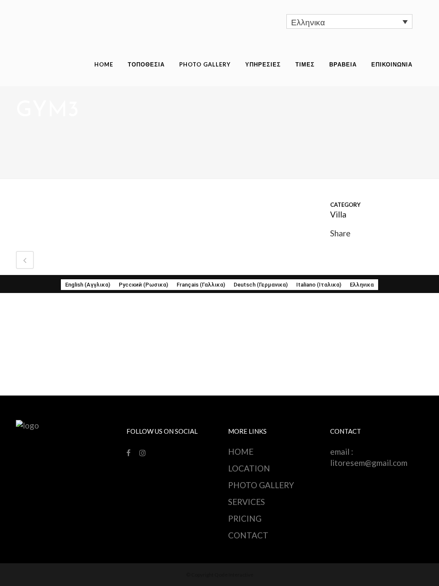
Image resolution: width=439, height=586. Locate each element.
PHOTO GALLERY (261, 485)
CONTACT (248, 535)
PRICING (245, 518)
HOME (240, 451)
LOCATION (249, 468)
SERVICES (246, 502)
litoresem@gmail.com (368, 463)
